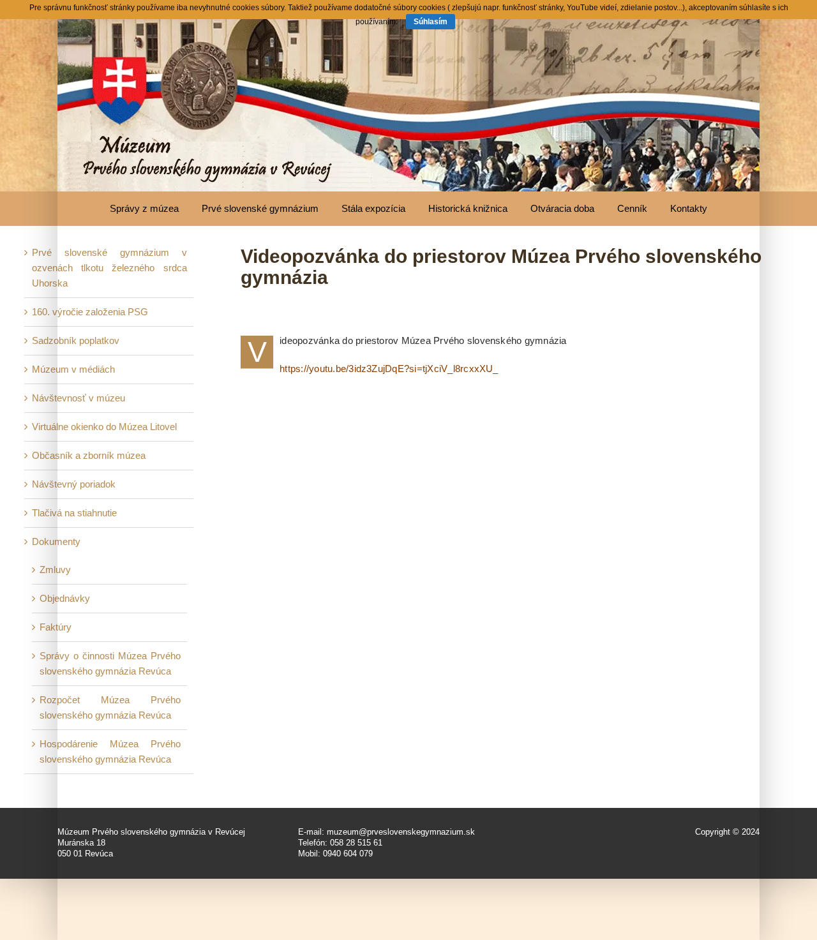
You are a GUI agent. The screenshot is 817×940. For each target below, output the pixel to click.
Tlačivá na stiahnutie (74, 512)
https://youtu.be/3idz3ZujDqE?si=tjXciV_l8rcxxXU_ (389, 368)
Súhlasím (430, 21)
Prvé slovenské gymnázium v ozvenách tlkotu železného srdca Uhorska (109, 267)
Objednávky (65, 598)
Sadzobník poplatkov (75, 340)
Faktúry (55, 627)
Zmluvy (55, 569)
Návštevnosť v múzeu (78, 397)
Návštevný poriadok (74, 484)
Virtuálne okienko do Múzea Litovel (104, 426)
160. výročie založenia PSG (90, 311)
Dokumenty (56, 541)
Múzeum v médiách (73, 369)
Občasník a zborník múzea (89, 455)
